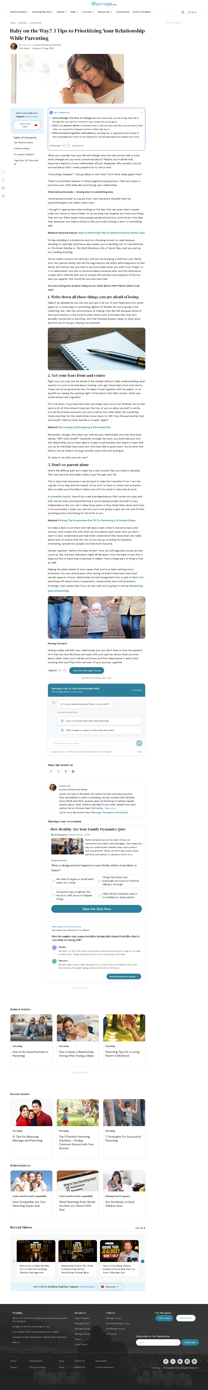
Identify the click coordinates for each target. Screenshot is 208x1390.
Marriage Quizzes (83, 1328)
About (13, 1361)
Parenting (17, 1046)
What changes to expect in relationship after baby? (90, 730)
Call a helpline (90, 752)
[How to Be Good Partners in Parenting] (31, 1028)
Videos (78, 1339)
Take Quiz (19, 160)
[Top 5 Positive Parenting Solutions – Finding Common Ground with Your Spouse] (78, 1113)
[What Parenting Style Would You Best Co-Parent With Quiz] (78, 1190)
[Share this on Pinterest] (3, 198)
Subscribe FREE (25, 125)
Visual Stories (81, 1344)
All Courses (111, 1334)
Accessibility (101, 1361)
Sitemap (156, 1368)
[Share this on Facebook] (3, 174)
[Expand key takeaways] (142, 112)
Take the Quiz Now (96, 909)
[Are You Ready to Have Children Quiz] (124, 1190)
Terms (139, 752)
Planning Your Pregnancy (117, 1196)
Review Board (36, 1361)
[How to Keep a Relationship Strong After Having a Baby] (78, 1028)
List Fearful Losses (23, 142)
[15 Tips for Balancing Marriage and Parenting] (31, 1113)
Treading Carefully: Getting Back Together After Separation (39, 1337)
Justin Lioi (26, 45)
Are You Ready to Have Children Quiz (120, 1204)
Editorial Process (37, 1367)
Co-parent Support (24, 154)
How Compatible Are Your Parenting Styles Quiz (29, 1204)
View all (139, 1227)
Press (61, 1361)
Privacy (13, 1367)
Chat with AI (77, 146)
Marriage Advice (82, 1323)
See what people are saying (122, 976)
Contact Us (79, 1361)
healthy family (62, 496)
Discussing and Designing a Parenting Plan (84, 427)
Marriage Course (113, 1318)
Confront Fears (22, 148)
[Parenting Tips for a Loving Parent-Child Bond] (124, 1028)
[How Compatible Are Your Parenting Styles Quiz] (31, 1190)
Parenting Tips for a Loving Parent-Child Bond (122, 1054)
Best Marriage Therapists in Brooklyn (106, 812)
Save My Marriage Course (118, 1323)
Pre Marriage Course (115, 1328)
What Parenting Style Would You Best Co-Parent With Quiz (77, 1205)
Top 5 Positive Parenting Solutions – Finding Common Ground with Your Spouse (76, 1142)
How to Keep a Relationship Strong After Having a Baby (76, 1054)
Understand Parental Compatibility (30, 1196)
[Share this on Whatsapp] (3, 190)
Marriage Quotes (82, 1334)
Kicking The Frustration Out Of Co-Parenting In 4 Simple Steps (97, 520)
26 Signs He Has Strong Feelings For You (31, 1326)
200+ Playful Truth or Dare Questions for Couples (35, 1332)
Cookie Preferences (105, 1367)
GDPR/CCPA (79, 1367)
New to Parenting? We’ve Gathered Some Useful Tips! (112, 233)
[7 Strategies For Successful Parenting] (124, 1113)
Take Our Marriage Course (87, 670)
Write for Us (186, 1318)
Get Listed (164, 1318)
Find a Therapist (104, 752)
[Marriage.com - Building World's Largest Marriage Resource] (104, 6)
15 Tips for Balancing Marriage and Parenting (27, 1138)
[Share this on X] (3, 182)
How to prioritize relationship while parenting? (87, 721)
